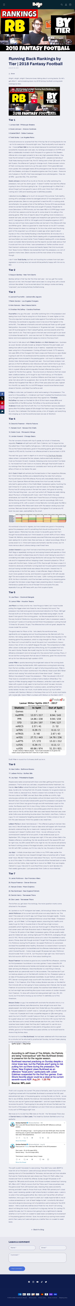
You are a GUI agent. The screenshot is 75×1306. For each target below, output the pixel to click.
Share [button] (13, 73)
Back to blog (38, 1230)
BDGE (14, 1297)
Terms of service (52, 1297)
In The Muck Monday (54, 456)
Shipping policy (63, 1297)
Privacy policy (42, 1297)
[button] (4, 5)
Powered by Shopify (21, 1297)
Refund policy (33, 1297)
